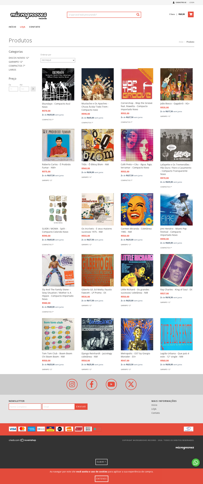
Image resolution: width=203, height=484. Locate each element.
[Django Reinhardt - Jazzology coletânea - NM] (98, 334)
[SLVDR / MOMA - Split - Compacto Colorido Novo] (58, 209)
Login (191, 2)
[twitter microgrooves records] (131, 384)
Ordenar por (45, 54)
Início (12, 26)
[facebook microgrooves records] (91, 384)
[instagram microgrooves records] (72, 384)
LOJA (22, 26)
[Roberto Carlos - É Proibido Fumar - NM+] (58, 145)
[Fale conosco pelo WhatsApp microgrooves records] (196, 462)
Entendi (101, 478)
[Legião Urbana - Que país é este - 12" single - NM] (176, 334)
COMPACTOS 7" (17, 65)
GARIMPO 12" (16, 61)
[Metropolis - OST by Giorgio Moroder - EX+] (137, 334)
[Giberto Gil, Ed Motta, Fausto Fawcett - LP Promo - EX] (98, 270)
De (10, 84)
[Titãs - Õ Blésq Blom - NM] (98, 145)
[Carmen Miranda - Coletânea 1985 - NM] (137, 209)
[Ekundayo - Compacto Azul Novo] (58, 84)
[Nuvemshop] (22, 441)
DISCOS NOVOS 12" (19, 57)
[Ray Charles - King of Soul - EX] (176, 270)
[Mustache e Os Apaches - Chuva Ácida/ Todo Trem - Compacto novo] (98, 84)
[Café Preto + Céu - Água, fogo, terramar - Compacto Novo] (137, 145)
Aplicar (33, 89)
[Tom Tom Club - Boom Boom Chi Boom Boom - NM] (58, 334)
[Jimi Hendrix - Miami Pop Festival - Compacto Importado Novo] (176, 209)
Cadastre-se (181, 2)
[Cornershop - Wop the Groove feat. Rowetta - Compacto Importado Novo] (137, 84)
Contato (34, 26)
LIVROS (12, 69)
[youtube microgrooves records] (111, 384)
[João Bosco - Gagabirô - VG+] (176, 84)
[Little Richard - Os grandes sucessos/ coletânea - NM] (137, 270)
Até (21, 84)
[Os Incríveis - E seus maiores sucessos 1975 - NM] (98, 209)
